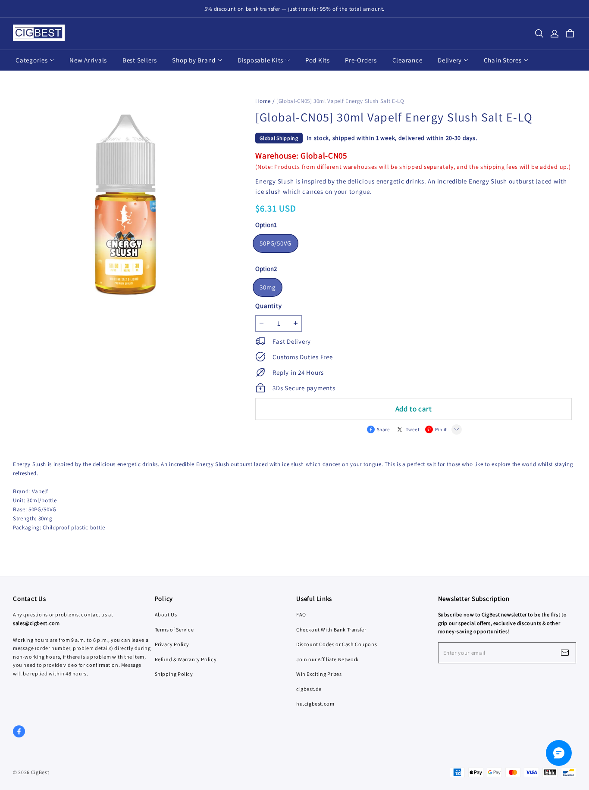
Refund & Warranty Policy (186, 659)
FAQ (301, 614)
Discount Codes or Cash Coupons (336, 644)
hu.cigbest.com (315, 703)
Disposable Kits (260, 60)
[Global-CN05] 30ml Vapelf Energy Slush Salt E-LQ (340, 101)
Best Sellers (139, 60)
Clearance (407, 60)
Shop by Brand (194, 60)
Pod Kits (317, 60)
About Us (166, 614)
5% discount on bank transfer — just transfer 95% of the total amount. (294, 8)
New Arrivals (88, 60)
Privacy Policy (172, 644)
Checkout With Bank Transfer (331, 629)
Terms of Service (174, 629)
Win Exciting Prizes (319, 674)
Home (263, 101)
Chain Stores (503, 60)
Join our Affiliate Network (327, 659)
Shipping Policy (174, 674)
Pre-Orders (361, 60)
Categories (32, 60)
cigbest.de (309, 689)
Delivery (450, 60)
